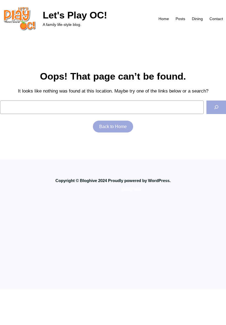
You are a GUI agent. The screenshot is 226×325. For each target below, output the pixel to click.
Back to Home (113, 126)
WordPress (131, 188)
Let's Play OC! (75, 15)
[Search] (216, 107)
